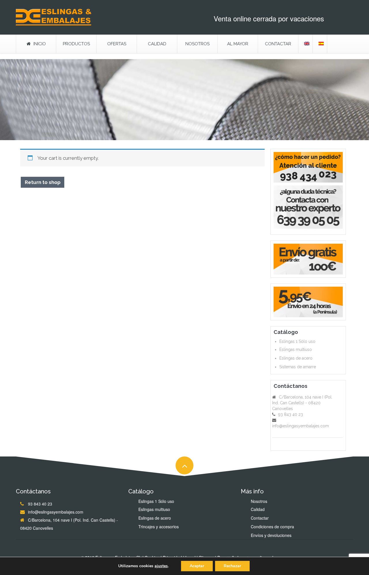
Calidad (157, 43)
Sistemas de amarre (297, 366)
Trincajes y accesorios (158, 526)
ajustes (161, 566)
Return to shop (43, 182)
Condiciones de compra (272, 526)
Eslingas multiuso (295, 349)
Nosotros (197, 43)
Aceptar (197, 566)
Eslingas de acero (295, 358)
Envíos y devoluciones (271, 535)
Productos (76, 43)
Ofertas (116, 43)
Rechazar (232, 566)
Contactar (278, 43)
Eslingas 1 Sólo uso (297, 341)
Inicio (39, 43)
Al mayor (237, 43)
